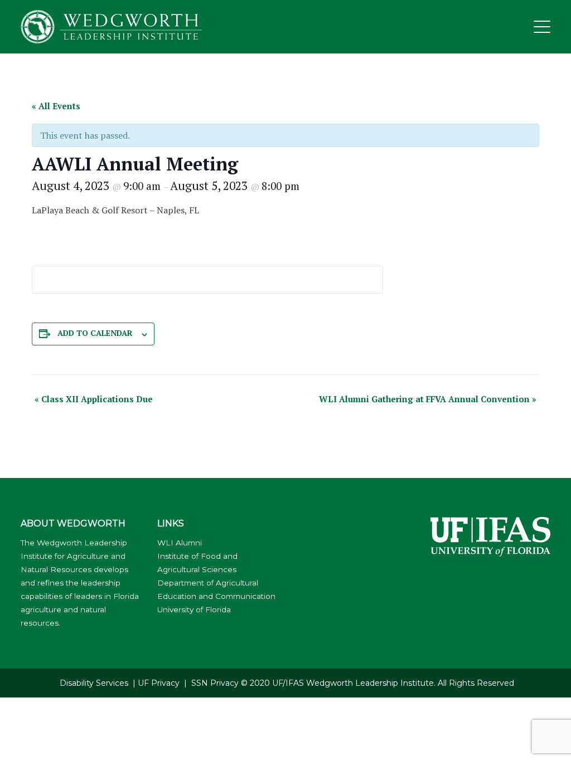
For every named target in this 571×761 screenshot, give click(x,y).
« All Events (56, 105)
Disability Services (94, 683)
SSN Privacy (215, 683)
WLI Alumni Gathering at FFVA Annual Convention (427, 398)
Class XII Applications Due (94, 398)
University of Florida (194, 609)
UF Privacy (159, 683)
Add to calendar (95, 333)
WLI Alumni (179, 542)
